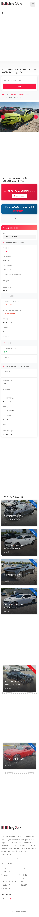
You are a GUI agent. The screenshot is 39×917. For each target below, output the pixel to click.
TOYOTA (24, 885)
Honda (5, 875)
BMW (23, 868)
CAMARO (21, 94)
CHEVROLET (12, 94)
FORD (23, 872)
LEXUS (23, 878)
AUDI (5, 868)
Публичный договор (10, 858)
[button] (3, 117)
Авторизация (9, 13)
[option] (20, 679)
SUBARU (6, 885)
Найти (19, 87)
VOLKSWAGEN (8, 888)
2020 (27, 94)
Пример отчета (19, 219)
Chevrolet (6, 872)
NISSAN (24, 882)
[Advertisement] (19, 36)
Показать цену (19, 196)
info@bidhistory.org (14, 899)
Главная (4, 94)
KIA (4, 878)
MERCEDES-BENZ (10, 882)
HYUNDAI (24, 875)
